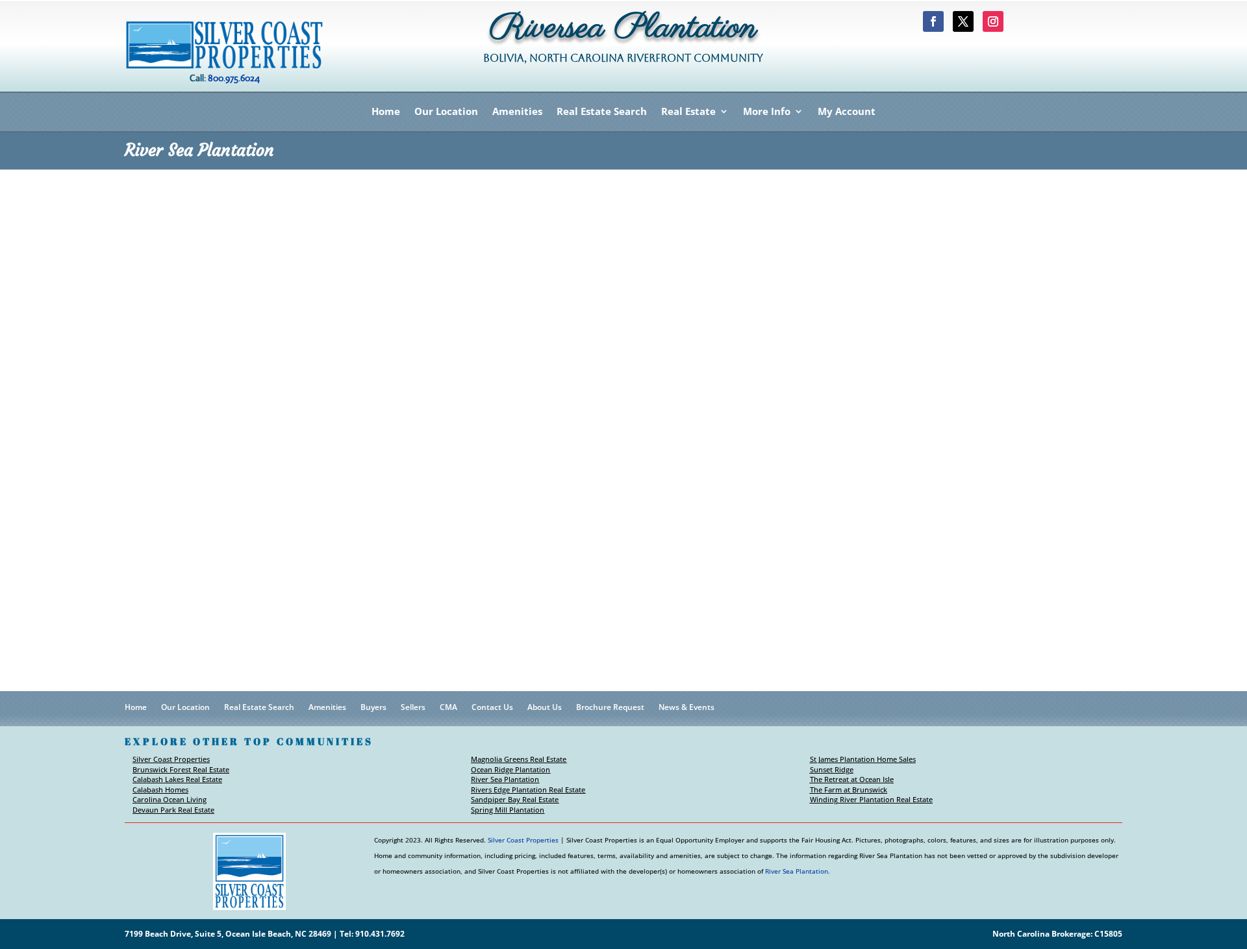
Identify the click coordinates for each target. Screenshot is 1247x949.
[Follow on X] (963, 21)
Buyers (373, 708)
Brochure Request (610, 708)
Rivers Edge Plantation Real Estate (528, 789)
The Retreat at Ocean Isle (852, 779)
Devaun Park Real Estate (173, 810)
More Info (766, 112)
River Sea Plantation (505, 779)
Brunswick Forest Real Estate (180, 769)
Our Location (446, 112)
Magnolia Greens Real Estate (518, 759)
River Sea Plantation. (797, 871)
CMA (448, 708)
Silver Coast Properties (171, 759)
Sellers (413, 708)
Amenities (517, 112)
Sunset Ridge (831, 769)
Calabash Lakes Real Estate (177, 779)
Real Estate (688, 112)
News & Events (686, 708)
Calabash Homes (160, 789)
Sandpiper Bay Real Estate (515, 799)
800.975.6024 (234, 78)
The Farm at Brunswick (848, 789)
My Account (846, 112)
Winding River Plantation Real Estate (871, 799)
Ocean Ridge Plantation (510, 769)
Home (386, 112)
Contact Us (492, 708)
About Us (544, 708)
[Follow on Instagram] (993, 21)
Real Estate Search (602, 112)
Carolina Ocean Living (169, 799)
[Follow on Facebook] (933, 21)
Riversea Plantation (623, 31)
